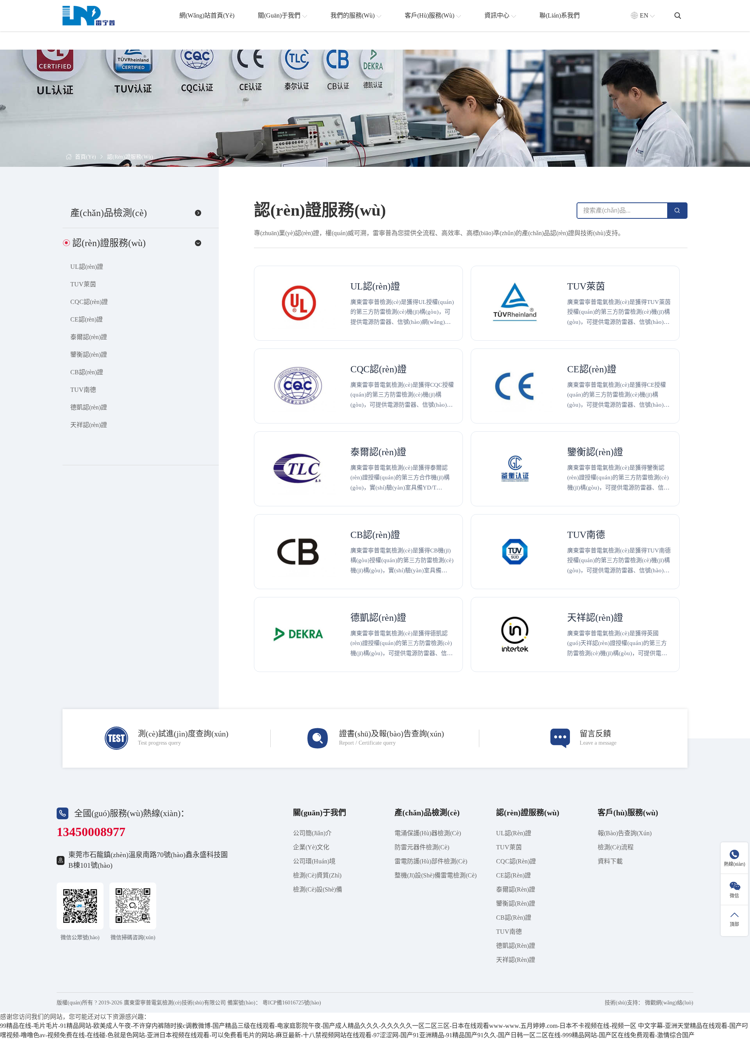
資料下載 (610, 861)
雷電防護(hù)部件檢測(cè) (431, 861)
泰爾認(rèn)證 (88, 337)
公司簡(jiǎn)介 (312, 833)
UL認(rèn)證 (86, 266)
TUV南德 (83, 389)
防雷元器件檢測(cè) (422, 847)
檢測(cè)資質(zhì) (317, 875)
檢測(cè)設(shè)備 (317, 889)
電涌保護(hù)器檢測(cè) (428, 833)
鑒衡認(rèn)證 (88, 354)
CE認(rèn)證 (86, 319)
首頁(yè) (85, 157)
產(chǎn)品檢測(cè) (427, 812)
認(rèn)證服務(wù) (130, 157)
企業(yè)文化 (311, 847)
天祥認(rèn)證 (88, 425)
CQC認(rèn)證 (89, 301)
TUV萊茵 (83, 284)
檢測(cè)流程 (616, 847)
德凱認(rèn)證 (88, 407)
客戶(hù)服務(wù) (628, 812)
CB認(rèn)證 (86, 372)
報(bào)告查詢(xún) (625, 833)
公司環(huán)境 (314, 861)
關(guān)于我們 (319, 812)
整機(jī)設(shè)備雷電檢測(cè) (436, 875)
